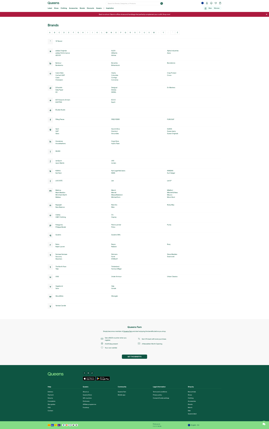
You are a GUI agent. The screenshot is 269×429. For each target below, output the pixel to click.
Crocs (169, 75)
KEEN (113, 173)
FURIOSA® (170, 119)
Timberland (115, 267)
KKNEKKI (170, 171)
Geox (57, 133)
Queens (99, 8)
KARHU (58, 171)
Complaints (51, 401)
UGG (57, 276)
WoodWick (59, 296)
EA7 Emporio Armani (62, 100)
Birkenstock (115, 65)
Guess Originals (172, 133)
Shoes (56, 8)
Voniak (113, 288)
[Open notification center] (211, 3)
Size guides (51, 404)
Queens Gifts (115, 235)
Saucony (58, 257)
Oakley (57, 215)
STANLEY (114, 259)
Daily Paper (59, 90)
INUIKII (57, 151)
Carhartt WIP (60, 75)
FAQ (49, 407)
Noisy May (170, 205)
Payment (51, 395)
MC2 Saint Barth (61, 195)
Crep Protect (171, 73)
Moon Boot (171, 197)
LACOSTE (58, 181)
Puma (169, 225)
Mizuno (169, 195)
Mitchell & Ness (172, 193)
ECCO (113, 100)
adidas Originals (61, 51)
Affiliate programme (89, 404)
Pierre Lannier (116, 225)
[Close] (266, 14)
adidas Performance (62, 53)
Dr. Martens (171, 88)
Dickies (113, 90)
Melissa (58, 197)
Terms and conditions (160, 392)
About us (86, 392)
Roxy (168, 244)
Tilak (57, 269)
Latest (50, 8)
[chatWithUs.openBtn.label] (264, 424)
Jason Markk (59, 163)
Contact (50, 410)
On (112, 215)
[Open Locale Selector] (202, 3)
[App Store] (89, 378)
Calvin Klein (59, 73)
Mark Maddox (60, 193)
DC (56, 92)
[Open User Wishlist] (216, 3)
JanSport (58, 161)
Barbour (58, 63)
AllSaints (114, 53)
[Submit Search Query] (161, 3)
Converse (114, 80)
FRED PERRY (115, 119)
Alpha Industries (173, 51)
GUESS (169, 129)
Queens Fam (127, 331)
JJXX (112, 161)
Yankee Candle (60, 306)
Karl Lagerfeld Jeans (118, 171)
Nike (112, 207)
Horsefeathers (60, 143)
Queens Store (87, 395)
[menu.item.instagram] (88, 373)
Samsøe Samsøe (61, 254)
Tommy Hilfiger (116, 269)
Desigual (114, 88)
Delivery (50, 392)
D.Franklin (58, 88)
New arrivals (192, 392)
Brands (82, 8)
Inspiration (110, 8)
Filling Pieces (59, 119)
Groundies (115, 133)
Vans (57, 288)
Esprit (113, 102)
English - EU (195, 425)
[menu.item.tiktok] (92, 373)
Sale (189, 410)
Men (210, 8)
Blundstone (171, 63)
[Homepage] (64, 374)
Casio (57, 78)
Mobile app (121, 395)
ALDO (113, 51)
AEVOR (58, 55)
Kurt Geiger (171, 173)
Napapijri (58, 205)
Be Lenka (114, 63)
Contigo (114, 78)
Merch (113, 190)
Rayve (113, 244)
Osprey (113, 217)
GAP (57, 131)
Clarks (113, 73)
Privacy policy (157, 395)
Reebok (114, 247)
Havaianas (59, 141)
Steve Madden (172, 254)
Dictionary (86, 401)
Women (217, 8)
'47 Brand (58, 41)
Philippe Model (60, 227)
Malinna (58, 190)
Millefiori (170, 190)
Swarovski (170, 257)
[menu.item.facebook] (84, 373)
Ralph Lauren (60, 247)
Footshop (86, 407)
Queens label (192, 414)
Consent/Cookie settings (161, 398)
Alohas (113, 55)
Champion (59, 80)
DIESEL (113, 92)
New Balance (60, 207)
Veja (112, 286)
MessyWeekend (116, 195)
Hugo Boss (115, 141)
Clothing (64, 8)
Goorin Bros (115, 129)
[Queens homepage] (53, 3)
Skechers (58, 259)
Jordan (113, 163)
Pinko (113, 227)
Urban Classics (172, 276)
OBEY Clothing (60, 217)
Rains (57, 244)
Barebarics (59, 65)
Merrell (113, 193)
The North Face (60, 267)
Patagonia (59, 225)
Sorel (113, 257)
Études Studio (60, 110)
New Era (114, 205)
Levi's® (169, 181)
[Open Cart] (220, 3)
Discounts (90, 8)
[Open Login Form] (207, 3)
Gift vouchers (87, 398)
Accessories (73, 8)
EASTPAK (58, 102)
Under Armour (116, 276)
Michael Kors (115, 197)
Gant (57, 129)
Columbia (114, 75)
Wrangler (114, 296)
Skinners (114, 254)
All (205, 8)
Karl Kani (58, 173)
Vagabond (59, 286)
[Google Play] (103, 378)
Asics (169, 53)
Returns (50, 398)
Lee (112, 181)
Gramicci (114, 131)
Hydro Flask (115, 143)
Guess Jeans (171, 131)
